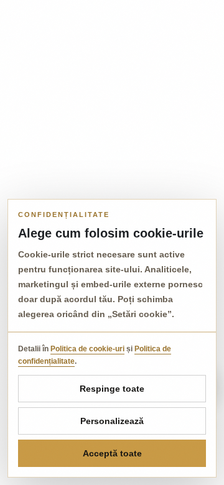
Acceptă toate (112, 453)
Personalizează (112, 421)
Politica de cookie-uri (87, 348)
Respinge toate (112, 389)
